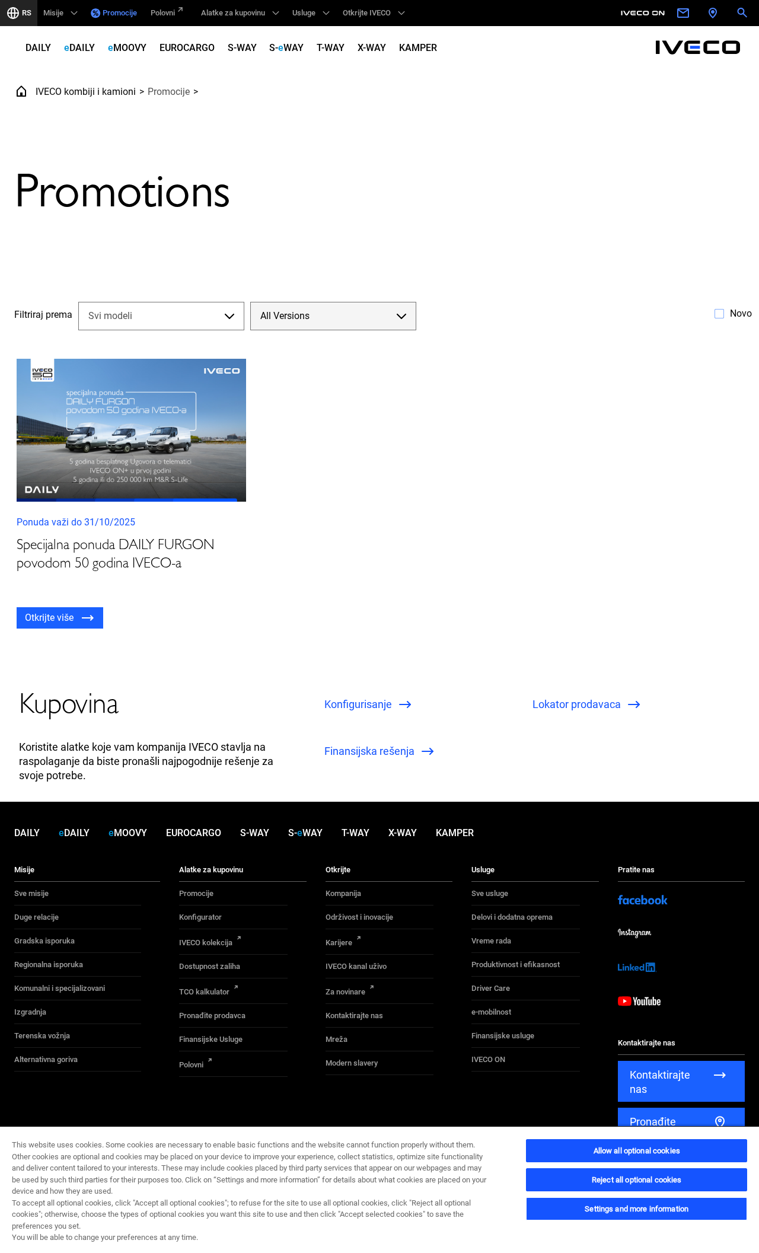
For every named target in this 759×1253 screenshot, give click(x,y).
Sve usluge (489, 893)
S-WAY (242, 47)
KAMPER (418, 47)
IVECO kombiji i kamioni (86, 91)
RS (26, 12)
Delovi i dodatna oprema (512, 917)
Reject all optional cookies (637, 1179)
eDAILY (79, 47)
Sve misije (31, 893)
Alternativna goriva (46, 1059)
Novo (741, 313)
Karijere (339, 942)
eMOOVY (127, 47)
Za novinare (345, 991)
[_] (644, 13)
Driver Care (490, 988)
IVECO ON (488, 1059)
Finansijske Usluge (211, 1039)
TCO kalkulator (204, 991)
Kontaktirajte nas (354, 1015)
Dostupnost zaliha (209, 966)
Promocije (120, 12)
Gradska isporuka (44, 940)
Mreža (336, 1039)
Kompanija (343, 893)
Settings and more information (636, 1208)
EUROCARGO (187, 47)
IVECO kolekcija (205, 942)
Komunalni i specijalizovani (59, 988)
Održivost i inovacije (359, 917)
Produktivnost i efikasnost (515, 964)
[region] (379, 1189)
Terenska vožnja (42, 1035)
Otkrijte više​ (49, 617)
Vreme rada (491, 940)
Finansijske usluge (502, 1035)
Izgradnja (30, 1011)
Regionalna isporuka (48, 964)
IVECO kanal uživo (356, 966)
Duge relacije (36, 917)
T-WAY (331, 47)
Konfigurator (200, 917)
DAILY (38, 47)
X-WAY (372, 47)
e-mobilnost (491, 1011)
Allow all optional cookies (637, 1150)
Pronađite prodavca (212, 1015)
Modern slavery (352, 1062)
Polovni (163, 12)
